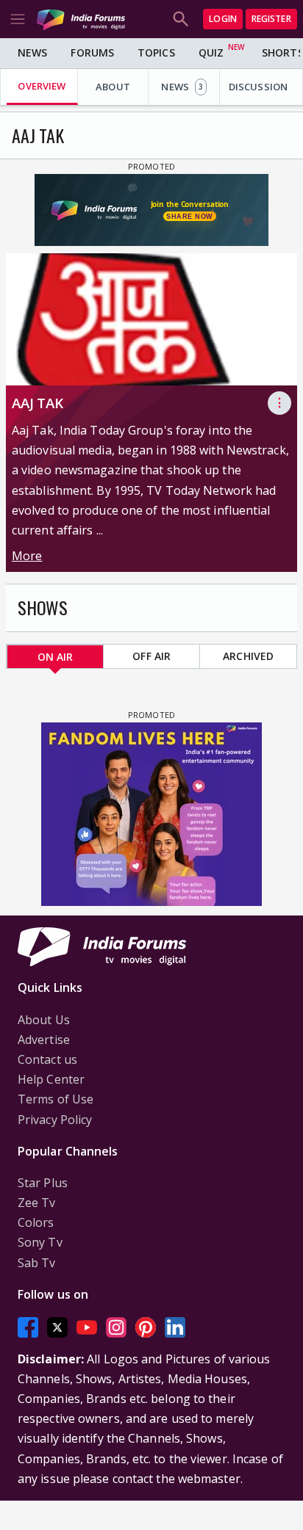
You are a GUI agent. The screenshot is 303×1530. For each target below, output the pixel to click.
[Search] (181, 19)
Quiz (211, 52)
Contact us (47, 1059)
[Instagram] (116, 1327)
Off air (151, 656)
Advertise (44, 1040)
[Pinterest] (145, 1327)
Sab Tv (37, 1263)
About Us (44, 1020)
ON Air (56, 657)
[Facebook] (28, 1327)
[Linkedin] (175, 1327)
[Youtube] (86, 1327)
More (27, 556)
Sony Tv (40, 1242)
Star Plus (43, 1183)
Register (271, 18)
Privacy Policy (55, 1120)
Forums (92, 52)
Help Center (51, 1079)
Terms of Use (55, 1099)
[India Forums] (81, 18)
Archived (248, 656)
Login (223, 18)
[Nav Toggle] (17, 19)
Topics (156, 52)
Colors (36, 1222)
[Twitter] (57, 1327)
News (32, 52)
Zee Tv (37, 1202)
